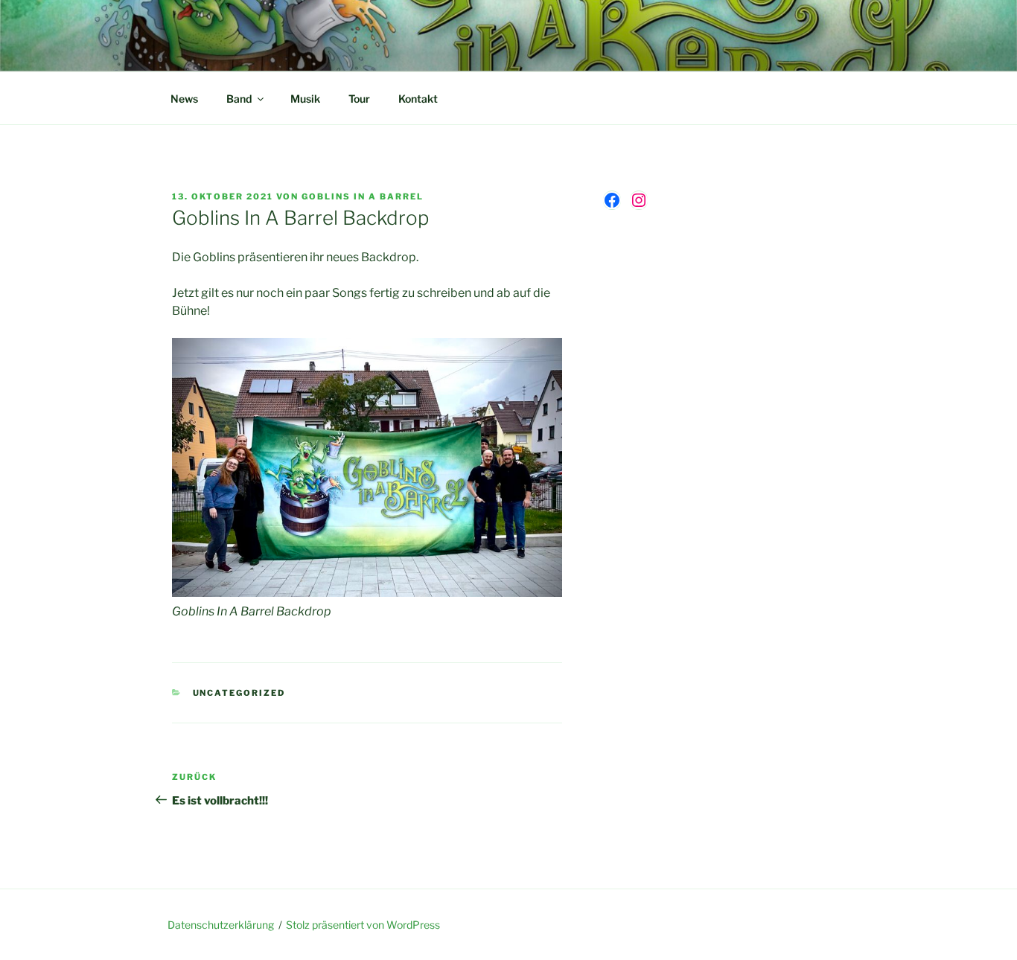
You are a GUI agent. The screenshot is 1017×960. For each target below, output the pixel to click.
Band (239, 98)
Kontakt (418, 98)
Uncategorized (239, 693)
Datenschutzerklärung (221, 924)
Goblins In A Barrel (363, 196)
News (184, 98)
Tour (359, 98)
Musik (305, 98)
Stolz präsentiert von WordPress (363, 924)
